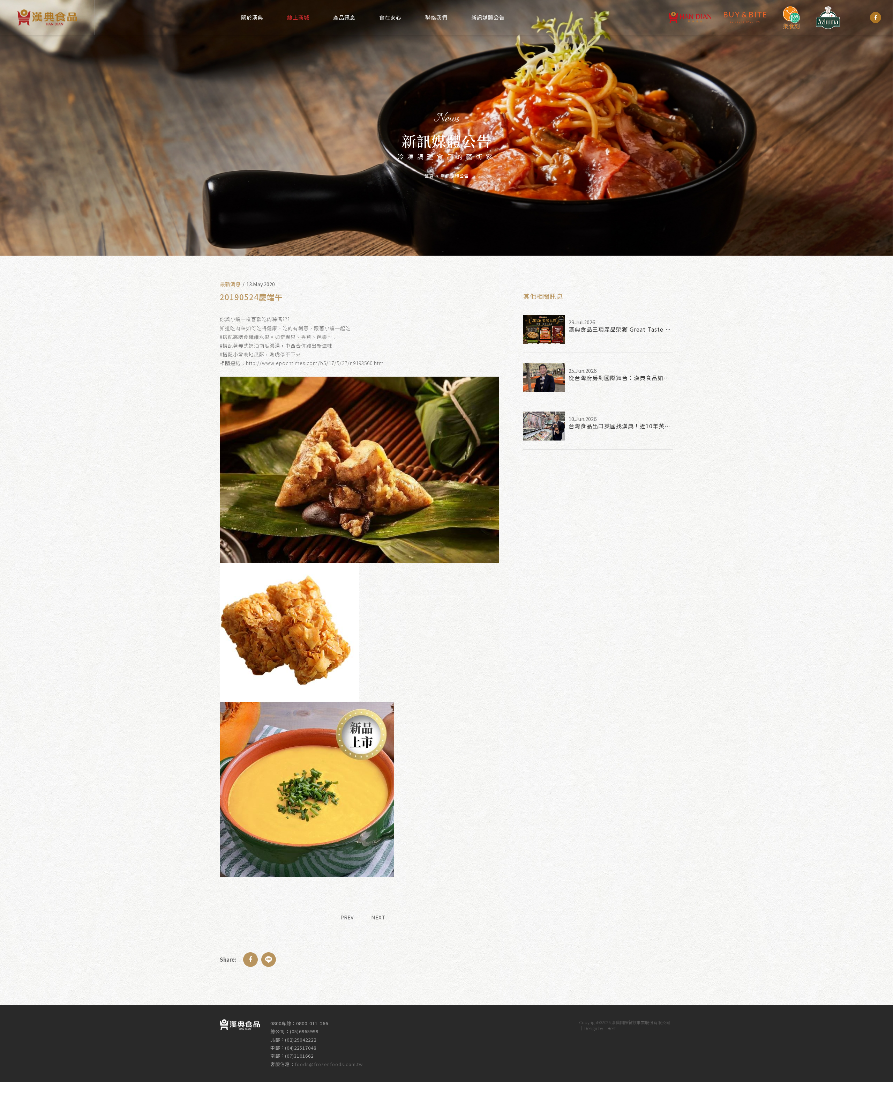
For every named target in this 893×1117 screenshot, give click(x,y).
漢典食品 (47, 17)
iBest (611, 1028)
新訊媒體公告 (488, 17)
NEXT (378, 917)
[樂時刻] (791, 17)
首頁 (429, 175)
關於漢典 (252, 17)
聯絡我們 (436, 17)
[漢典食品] (875, 17)
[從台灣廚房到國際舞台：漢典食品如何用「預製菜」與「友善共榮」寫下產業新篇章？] (544, 377)
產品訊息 (344, 17)
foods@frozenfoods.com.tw (329, 1064)
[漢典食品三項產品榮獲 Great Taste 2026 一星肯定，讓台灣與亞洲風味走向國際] (544, 329)
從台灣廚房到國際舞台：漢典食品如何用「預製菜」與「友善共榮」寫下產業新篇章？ (621, 377)
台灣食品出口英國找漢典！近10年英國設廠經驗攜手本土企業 (621, 425)
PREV (347, 917)
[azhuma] (828, 17)
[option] (446, 128)
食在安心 (390, 17)
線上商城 (298, 17)
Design (590, 1028)
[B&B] (745, 17)
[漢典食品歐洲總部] (690, 17)
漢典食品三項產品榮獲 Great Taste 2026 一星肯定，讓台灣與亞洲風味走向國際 (621, 329)
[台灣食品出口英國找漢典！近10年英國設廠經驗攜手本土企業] (544, 426)
